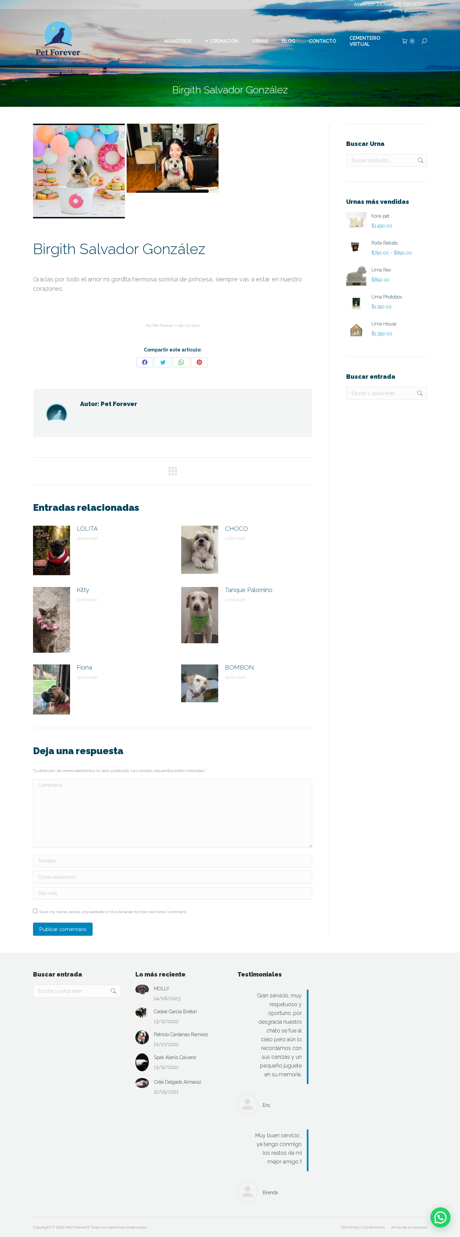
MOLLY (161, 988)
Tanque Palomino (248, 589)
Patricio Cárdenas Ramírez (181, 1034)
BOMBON (239, 667)
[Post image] (51, 550)
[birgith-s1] (79, 171)
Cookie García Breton (175, 1011)
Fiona (84, 667)
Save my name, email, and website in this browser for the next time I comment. (113, 911)
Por (159, 325)
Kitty (83, 589)
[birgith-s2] (173, 158)
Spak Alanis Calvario (175, 1057)
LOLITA (87, 528)
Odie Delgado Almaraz (177, 1082)
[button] (440, 1217)
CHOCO (236, 528)
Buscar (420, 160)
